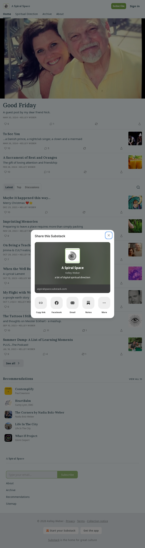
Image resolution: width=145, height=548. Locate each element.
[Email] (72, 303)
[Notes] (88, 303)
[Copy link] (41, 303)
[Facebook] (57, 303)
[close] (109, 235)
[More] (104, 303)
